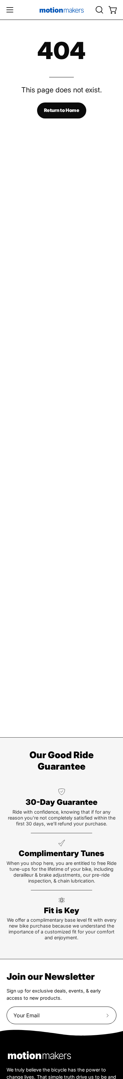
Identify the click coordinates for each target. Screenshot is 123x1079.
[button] (98, 9)
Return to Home (61, 110)
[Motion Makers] (62, 10)
